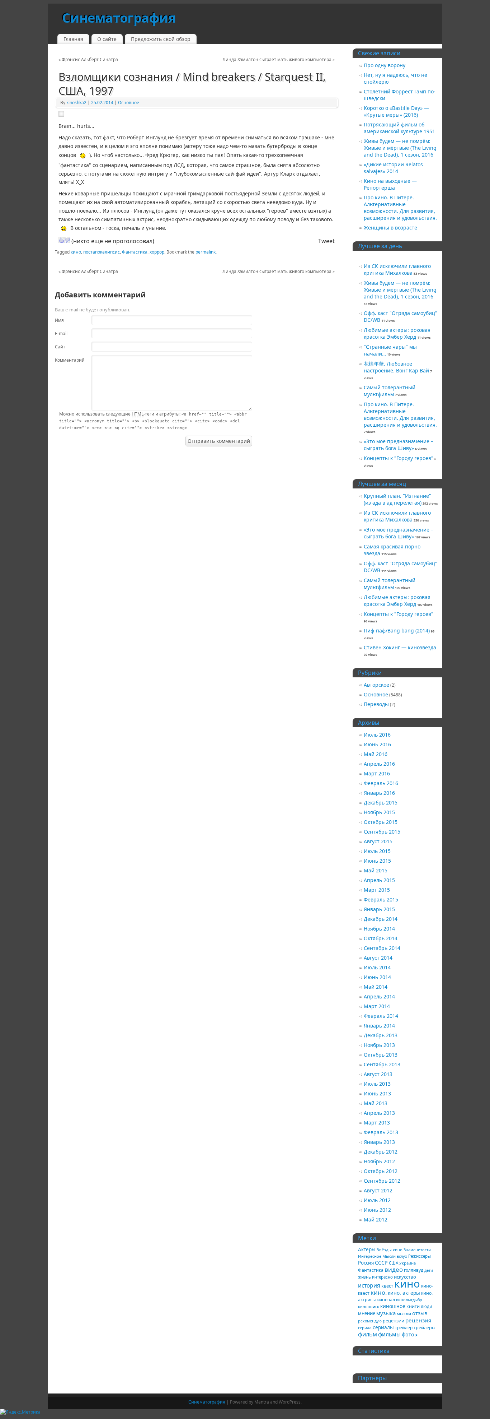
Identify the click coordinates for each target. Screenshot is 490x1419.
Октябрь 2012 (380, 1171)
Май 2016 (375, 754)
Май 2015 (375, 870)
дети (428, 1270)
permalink (205, 252)
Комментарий (65, 360)
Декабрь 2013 (380, 1035)
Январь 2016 (379, 792)
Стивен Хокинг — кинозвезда (400, 647)
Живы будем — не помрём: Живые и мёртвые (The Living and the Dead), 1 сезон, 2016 (400, 148)
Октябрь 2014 (380, 938)
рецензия (418, 1320)
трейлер (404, 1327)
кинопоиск (368, 1306)
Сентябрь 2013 (382, 1064)
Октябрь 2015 (380, 822)
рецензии (393, 1320)
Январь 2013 (379, 1142)
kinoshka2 (76, 102)
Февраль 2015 (381, 899)
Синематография (118, 18)
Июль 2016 (377, 734)
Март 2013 (377, 1122)
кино (76, 252)
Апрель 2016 (379, 763)
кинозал (386, 1300)
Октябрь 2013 (380, 1054)
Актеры (367, 1249)
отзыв (419, 1313)
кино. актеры (404, 1292)
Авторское (376, 684)
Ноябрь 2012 (379, 1161)
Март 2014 (377, 1006)
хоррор (157, 252)
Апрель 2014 (379, 996)
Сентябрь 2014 (382, 948)
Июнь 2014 (377, 977)
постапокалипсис (101, 252)
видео (394, 1269)
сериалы (383, 1327)
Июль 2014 (377, 967)
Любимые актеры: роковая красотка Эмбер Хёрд (397, 333)
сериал (365, 1327)
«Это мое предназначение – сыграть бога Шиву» (398, 444)
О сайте (107, 39)
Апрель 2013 (379, 1112)
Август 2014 (378, 957)
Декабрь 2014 (380, 918)
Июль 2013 (377, 1083)
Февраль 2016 (381, 783)
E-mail (61, 333)
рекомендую (370, 1320)
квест (387, 1286)
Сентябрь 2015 (382, 831)
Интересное (369, 1256)
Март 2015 (377, 889)
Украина (407, 1263)
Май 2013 (375, 1103)
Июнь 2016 (377, 744)
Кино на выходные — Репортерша (390, 184)
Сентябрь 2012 (382, 1180)
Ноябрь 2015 (379, 812)
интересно (382, 1277)
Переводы (376, 704)
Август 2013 (378, 1074)
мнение (366, 1313)
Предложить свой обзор (160, 39)
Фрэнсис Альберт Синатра (88, 59)
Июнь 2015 (377, 860)
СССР (381, 1262)
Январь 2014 (379, 1025)
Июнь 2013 (377, 1093)
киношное (392, 1306)
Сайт (60, 347)
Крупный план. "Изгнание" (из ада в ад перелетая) (397, 499)
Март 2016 (377, 773)
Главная (73, 39)
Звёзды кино (389, 1249)
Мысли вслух (394, 1256)
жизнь (364, 1277)
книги (413, 1306)
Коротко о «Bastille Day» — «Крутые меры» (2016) (396, 111)
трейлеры (424, 1327)
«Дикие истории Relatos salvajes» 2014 (393, 168)
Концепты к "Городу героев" (398, 458)
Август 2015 (378, 841)
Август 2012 (378, 1190)
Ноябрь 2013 (379, 1045)
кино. (379, 1292)
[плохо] (67, 240)
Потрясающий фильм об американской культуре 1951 (399, 128)
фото (408, 1334)
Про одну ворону (384, 65)
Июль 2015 (377, 851)
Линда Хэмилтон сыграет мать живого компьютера (278, 59)
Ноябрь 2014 (379, 928)
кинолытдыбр (409, 1299)
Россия (366, 1263)
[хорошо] (61, 240)
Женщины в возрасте (390, 227)
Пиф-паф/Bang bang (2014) (397, 630)
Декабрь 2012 (380, 1151)
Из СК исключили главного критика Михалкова (397, 269)
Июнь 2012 (377, 1209)
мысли (404, 1314)
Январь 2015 (379, 909)
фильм (367, 1334)
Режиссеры (419, 1256)
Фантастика (134, 252)
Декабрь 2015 (380, 802)
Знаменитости (417, 1249)
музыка (386, 1313)
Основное (128, 102)
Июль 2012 (377, 1200)
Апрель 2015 (379, 880)
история (369, 1285)
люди (426, 1306)
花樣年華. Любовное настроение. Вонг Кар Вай (396, 367)
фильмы (389, 1334)
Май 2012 (375, 1219)
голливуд (413, 1270)
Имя (59, 320)
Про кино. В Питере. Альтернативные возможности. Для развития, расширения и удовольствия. (400, 207)
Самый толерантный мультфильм (389, 391)
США (393, 1263)
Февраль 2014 (381, 1015)
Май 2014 (375, 986)
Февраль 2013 (381, 1132)
